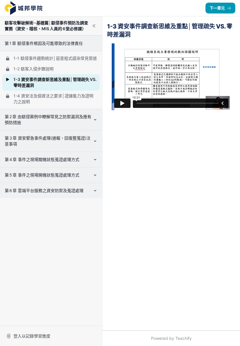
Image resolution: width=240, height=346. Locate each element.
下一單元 (217, 8)
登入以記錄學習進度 (31, 335)
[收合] (93, 25)
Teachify (183, 338)
